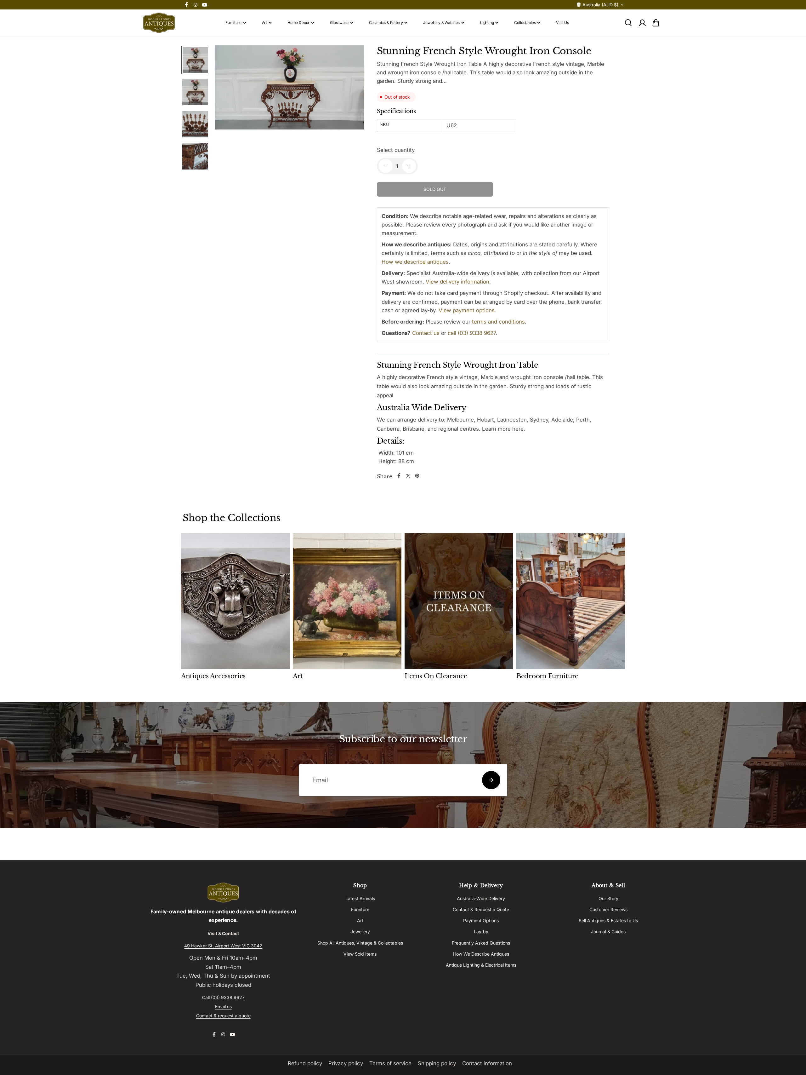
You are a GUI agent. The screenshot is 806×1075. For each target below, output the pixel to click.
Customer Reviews (608, 909)
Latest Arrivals (360, 898)
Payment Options (481, 920)
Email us (223, 1006)
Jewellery (360, 931)
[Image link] (223, 892)
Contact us (426, 333)
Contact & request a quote (223, 1015)
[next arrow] (352, 179)
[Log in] (642, 23)
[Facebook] (186, 5)
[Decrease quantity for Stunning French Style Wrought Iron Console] (386, 166)
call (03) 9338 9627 (472, 333)
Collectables (525, 22)
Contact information (487, 1063)
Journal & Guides (608, 931)
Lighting (487, 22)
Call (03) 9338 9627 (223, 997)
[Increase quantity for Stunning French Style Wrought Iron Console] (409, 166)
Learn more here (503, 429)
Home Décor (298, 22)
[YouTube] (204, 5)
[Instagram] (195, 5)
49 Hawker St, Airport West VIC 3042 (223, 945)
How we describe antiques (415, 262)
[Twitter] (408, 476)
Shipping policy (437, 1063)
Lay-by (481, 931)
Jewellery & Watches (441, 22)
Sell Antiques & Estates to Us (608, 920)
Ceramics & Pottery (386, 22)
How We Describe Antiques (481, 954)
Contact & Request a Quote (481, 909)
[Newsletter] (491, 780)
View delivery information (457, 282)
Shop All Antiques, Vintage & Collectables (360, 943)
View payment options (467, 310)
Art (264, 22)
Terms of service (390, 1063)
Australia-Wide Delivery (481, 898)
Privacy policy (345, 1063)
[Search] (628, 23)
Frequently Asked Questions (481, 943)
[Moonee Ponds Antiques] (159, 23)
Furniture (233, 22)
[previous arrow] (227, 179)
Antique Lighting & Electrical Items (481, 965)
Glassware (339, 22)
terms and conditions (498, 322)
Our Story (608, 898)
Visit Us (562, 22)
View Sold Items (360, 954)
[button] (656, 23)
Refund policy (305, 1063)
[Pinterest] (417, 476)
